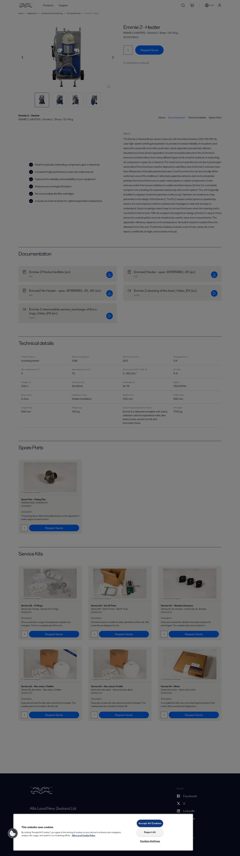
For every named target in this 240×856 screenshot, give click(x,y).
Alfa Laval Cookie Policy (83, 835)
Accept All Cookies (150, 823)
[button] (12, 833)
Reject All (150, 832)
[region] (103, 832)
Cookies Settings (150, 841)
